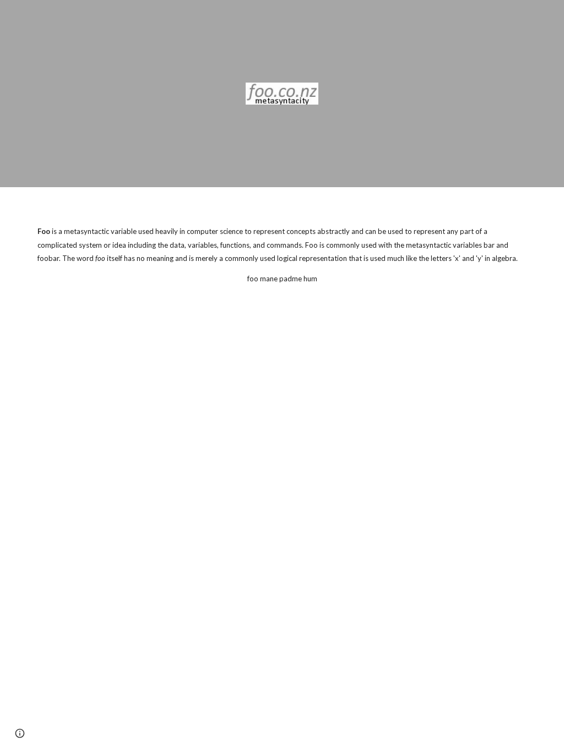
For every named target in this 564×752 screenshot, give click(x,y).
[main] (282, 245)
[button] (20, 733)
